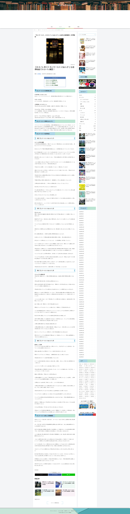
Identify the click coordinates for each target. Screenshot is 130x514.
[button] (95, 34)
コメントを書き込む (55, 502)
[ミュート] (92, 87)
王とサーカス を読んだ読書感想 (52, 85)
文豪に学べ (73, 510)
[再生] (80, 87)
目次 (53, 77)
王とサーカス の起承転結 (51, 83)
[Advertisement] (65, 18)
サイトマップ (78, 510)
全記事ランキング (67, 510)
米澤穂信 (39, 73)
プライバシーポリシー (53, 510)
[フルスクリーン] (94, 87)
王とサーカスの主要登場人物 (51, 80)
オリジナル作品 (60, 510)
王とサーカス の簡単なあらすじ (52, 81)
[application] (87, 84)
